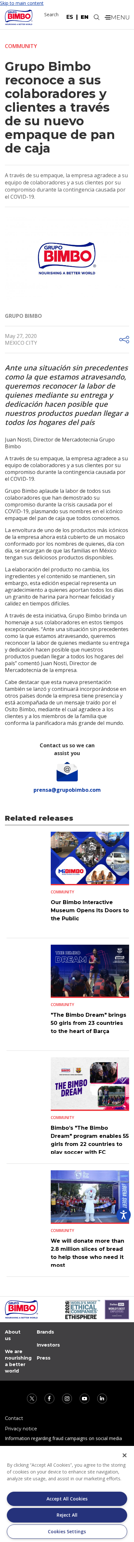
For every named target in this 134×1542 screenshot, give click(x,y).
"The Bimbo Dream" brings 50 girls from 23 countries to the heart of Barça (88, 1023)
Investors (48, 1345)
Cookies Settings (67, 1531)
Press (43, 1358)
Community (21, 46)
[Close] (124, 1455)
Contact (14, 1418)
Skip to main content (22, 3)
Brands (45, 1332)
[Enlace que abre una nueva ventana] (32, 1398)
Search (51, 14)
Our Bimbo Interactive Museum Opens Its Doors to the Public (90, 910)
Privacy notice (21, 1429)
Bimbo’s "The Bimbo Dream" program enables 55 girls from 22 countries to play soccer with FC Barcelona (90, 1144)
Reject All (67, 1515)
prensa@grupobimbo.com (67, 789)
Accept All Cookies (67, 1499)
